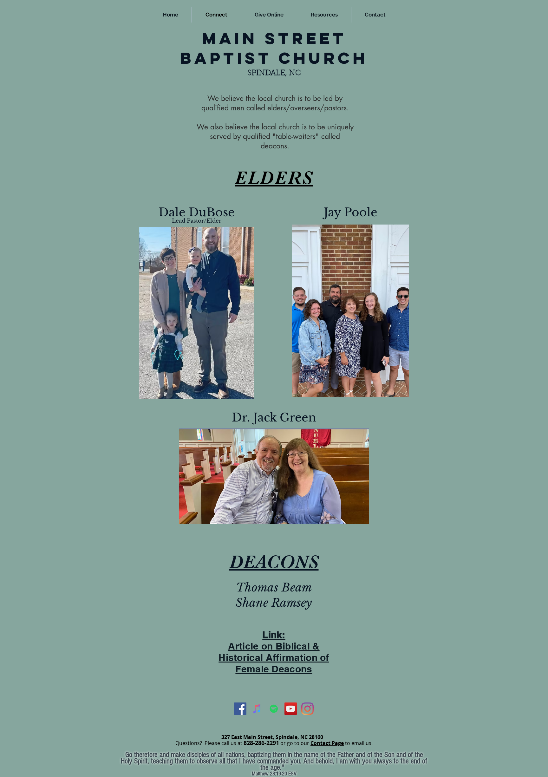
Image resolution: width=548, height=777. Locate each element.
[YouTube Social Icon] (290, 708)
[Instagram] (307, 708)
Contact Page (327, 743)
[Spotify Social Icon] (274, 708)
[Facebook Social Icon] (240, 708)
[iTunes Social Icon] (257, 708)
